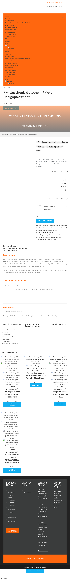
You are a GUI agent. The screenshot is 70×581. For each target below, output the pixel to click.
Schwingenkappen (10, 34)
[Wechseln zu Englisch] (34, 48)
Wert (39, 206)
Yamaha (60, 228)
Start (2, 134)
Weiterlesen (36, 385)
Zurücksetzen (47, 209)
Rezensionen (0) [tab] (10, 251)
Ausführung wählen (12, 404)
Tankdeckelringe (10, 36)
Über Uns (8, 18)
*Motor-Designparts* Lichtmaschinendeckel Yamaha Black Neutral (36, 375)
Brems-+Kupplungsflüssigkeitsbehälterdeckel (19, 23)
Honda (45, 228)
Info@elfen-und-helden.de (10, 344)
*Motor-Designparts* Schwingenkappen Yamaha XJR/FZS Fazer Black (12, 391)
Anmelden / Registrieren (54, 2)
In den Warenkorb (45, 221)
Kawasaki (39, 230)
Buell (6, 134)
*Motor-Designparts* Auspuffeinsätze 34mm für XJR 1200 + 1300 (60, 391)
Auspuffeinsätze (10, 20)
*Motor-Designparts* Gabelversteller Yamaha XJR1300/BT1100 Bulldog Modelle (12, 456)
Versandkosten (63, 186)
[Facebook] (58, 512)
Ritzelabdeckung (10, 32)
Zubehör (7, 41)
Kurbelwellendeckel (11, 27)
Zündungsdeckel (10, 39)
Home (7, 16)
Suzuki (55, 230)
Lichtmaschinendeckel (12, 30)
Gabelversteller (10, 25)
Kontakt (7, 43)
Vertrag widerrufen (35, 571)
